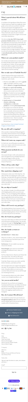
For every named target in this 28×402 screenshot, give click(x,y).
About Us (3, 350)
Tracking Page (17, 223)
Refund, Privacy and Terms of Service (10, 353)
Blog (2, 351)
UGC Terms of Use (6, 354)
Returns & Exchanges (6, 341)
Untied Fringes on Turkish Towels (12, 125)
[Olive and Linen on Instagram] (5, 329)
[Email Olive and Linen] (2, 329)
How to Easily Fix (15, 124)
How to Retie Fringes (6, 344)
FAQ (2, 336)
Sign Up (14, 372)
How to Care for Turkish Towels (9, 342)
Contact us (4, 337)
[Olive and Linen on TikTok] (9, 329)
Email (3, 365)
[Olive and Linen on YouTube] (10, 329)
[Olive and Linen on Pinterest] (7, 329)
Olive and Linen (15, 385)
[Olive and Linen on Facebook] (4, 329)
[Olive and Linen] (14, 6)
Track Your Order (5, 339)
